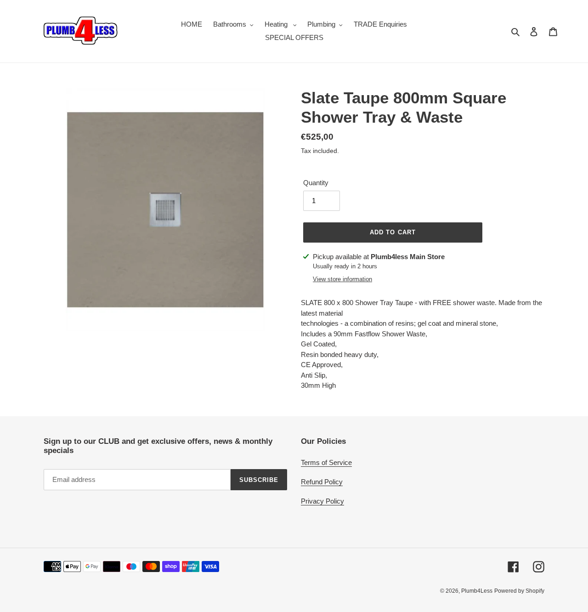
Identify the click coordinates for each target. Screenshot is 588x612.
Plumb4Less (476, 591)
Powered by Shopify (519, 591)
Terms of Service (326, 462)
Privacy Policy (322, 501)
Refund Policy (322, 482)
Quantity (315, 183)
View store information (342, 279)
